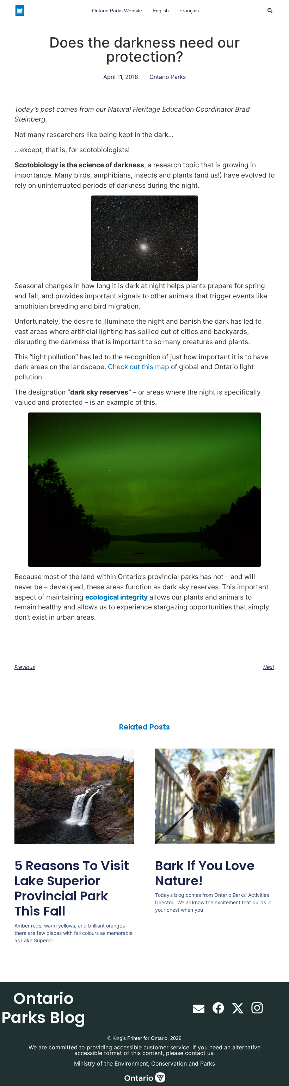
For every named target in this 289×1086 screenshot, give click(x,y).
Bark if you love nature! (204, 873)
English (161, 10)
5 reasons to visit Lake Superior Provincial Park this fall (71, 888)
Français (189, 10)
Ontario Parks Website (117, 10)
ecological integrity (116, 597)
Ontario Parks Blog (43, 1008)
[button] (270, 10)
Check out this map (138, 366)
